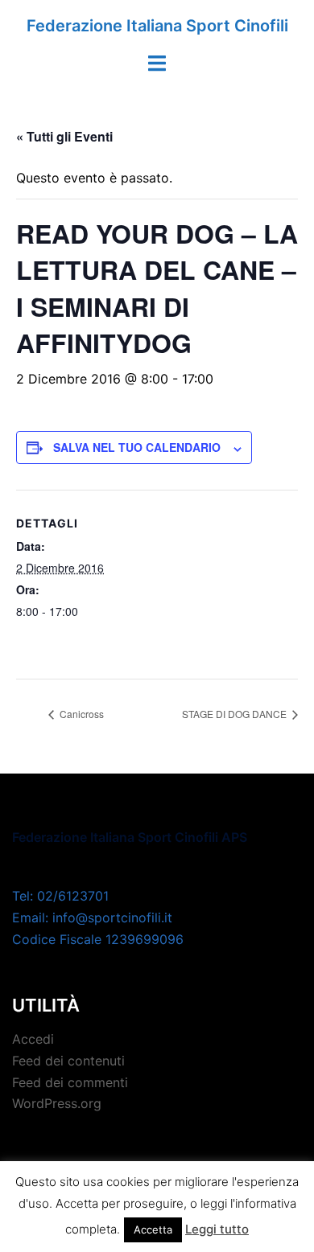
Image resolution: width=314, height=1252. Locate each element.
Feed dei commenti (70, 1082)
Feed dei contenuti (68, 1061)
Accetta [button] (153, 1229)
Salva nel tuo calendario (137, 447)
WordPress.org (56, 1103)
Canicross (80, 713)
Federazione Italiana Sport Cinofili (157, 25)
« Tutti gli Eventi (64, 136)
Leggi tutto (217, 1229)
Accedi (33, 1039)
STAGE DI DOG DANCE (235, 713)
